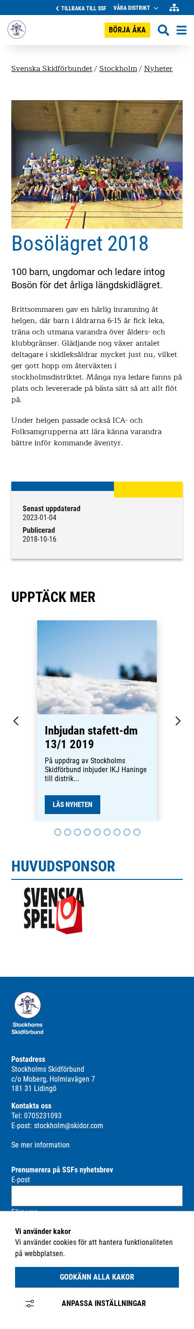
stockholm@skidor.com (68, 1125)
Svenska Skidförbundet (51, 69)
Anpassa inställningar (104, 1303)
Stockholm (118, 69)
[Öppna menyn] (181, 30)
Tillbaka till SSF (83, 8)
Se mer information (40, 1144)
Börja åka (127, 29)
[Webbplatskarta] (174, 7)
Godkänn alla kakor (97, 1277)
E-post (20, 1179)
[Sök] (163, 30)
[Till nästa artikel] (57, 832)
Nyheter (158, 69)
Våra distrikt (131, 8)
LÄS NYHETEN (72, 804)
